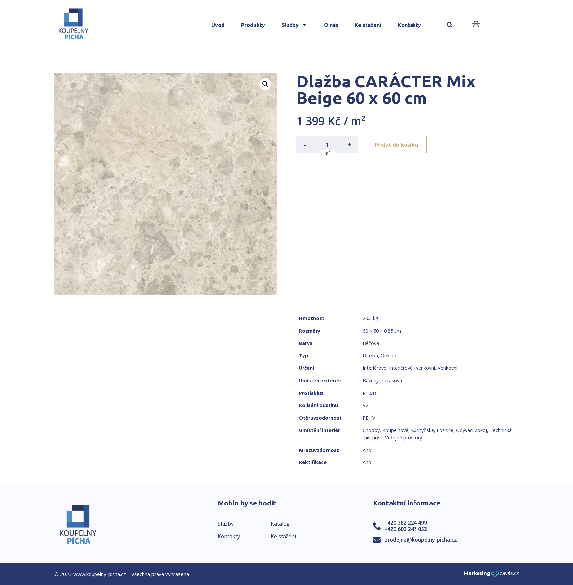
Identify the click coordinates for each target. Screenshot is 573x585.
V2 (365, 405)
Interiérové (374, 368)
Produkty (253, 25)
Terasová (391, 380)
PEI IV (369, 418)
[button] (449, 25)
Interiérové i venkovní (412, 368)
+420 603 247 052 (405, 529)
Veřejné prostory (403, 437)
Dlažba (370, 355)
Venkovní (447, 368)
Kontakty (409, 25)
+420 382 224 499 (405, 523)
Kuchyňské (422, 430)
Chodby (371, 430)
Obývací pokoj (471, 430)
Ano (367, 450)
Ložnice (445, 430)
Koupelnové (395, 430)
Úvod (217, 25)
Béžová (371, 343)
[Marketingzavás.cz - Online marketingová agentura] (491, 575)
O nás (331, 25)
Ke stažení (368, 25)
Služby (290, 25)
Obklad (388, 355)
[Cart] (476, 24)
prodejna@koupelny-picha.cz (420, 540)
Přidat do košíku (396, 144)
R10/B (369, 393)
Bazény (371, 380)
